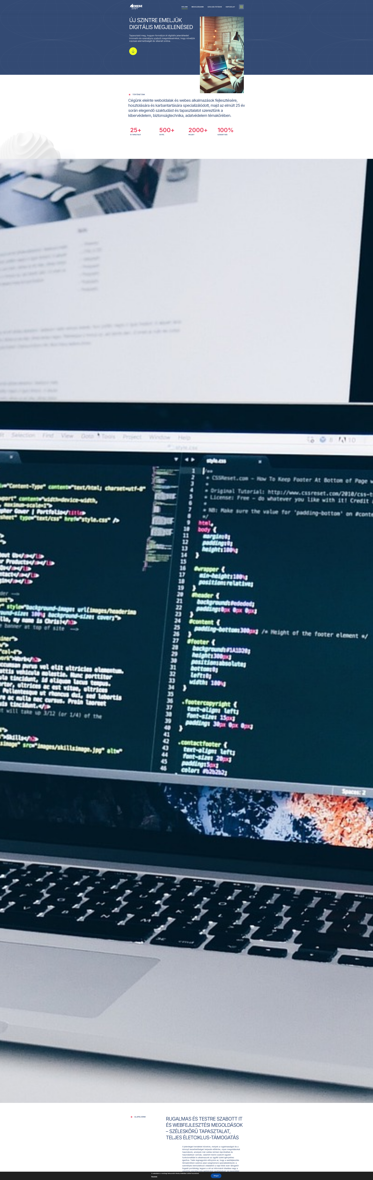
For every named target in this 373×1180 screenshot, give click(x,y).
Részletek (154, 1177)
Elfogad (216, 1176)
